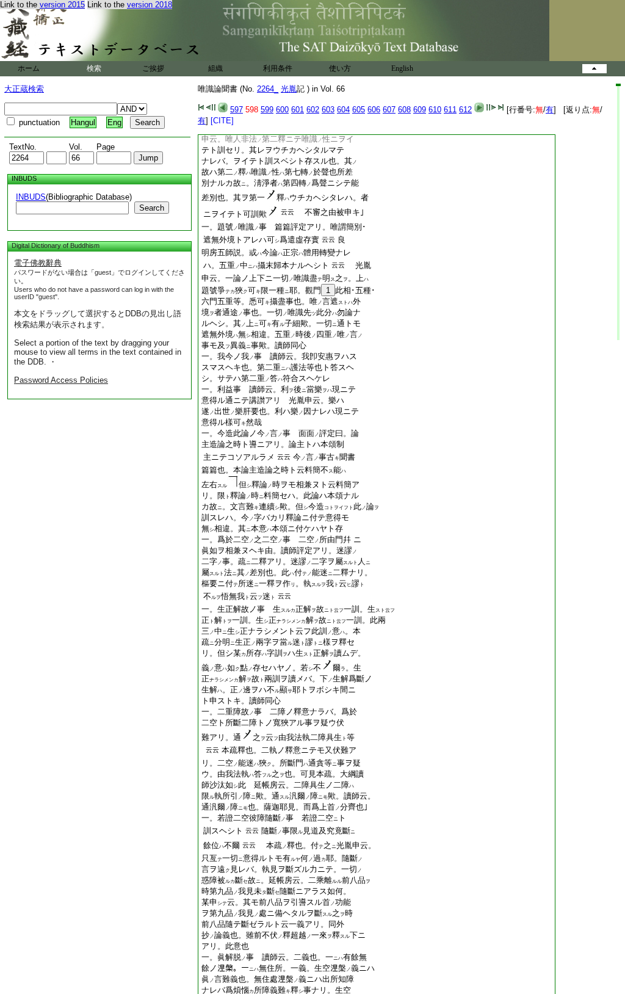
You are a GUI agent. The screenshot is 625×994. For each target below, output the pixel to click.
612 (465, 109)
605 (358, 109)
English (402, 68)
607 (389, 109)
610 (434, 109)
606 (373, 109)
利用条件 (277, 68)
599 (267, 109)
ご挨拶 (153, 68)
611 (450, 109)
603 (328, 109)
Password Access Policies (61, 380)
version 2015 (62, 4)
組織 (215, 68)
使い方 (340, 68)
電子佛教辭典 (38, 262)
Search (151, 207)
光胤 (289, 88)
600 (282, 109)
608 (404, 109)
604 (343, 109)
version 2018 (149, 4)
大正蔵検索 (24, 88)
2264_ (267, 88)
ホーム (29, 68)
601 (297, 109)
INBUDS (31, 196)
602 (312, 109)
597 (236, 109)
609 (419, 109)
